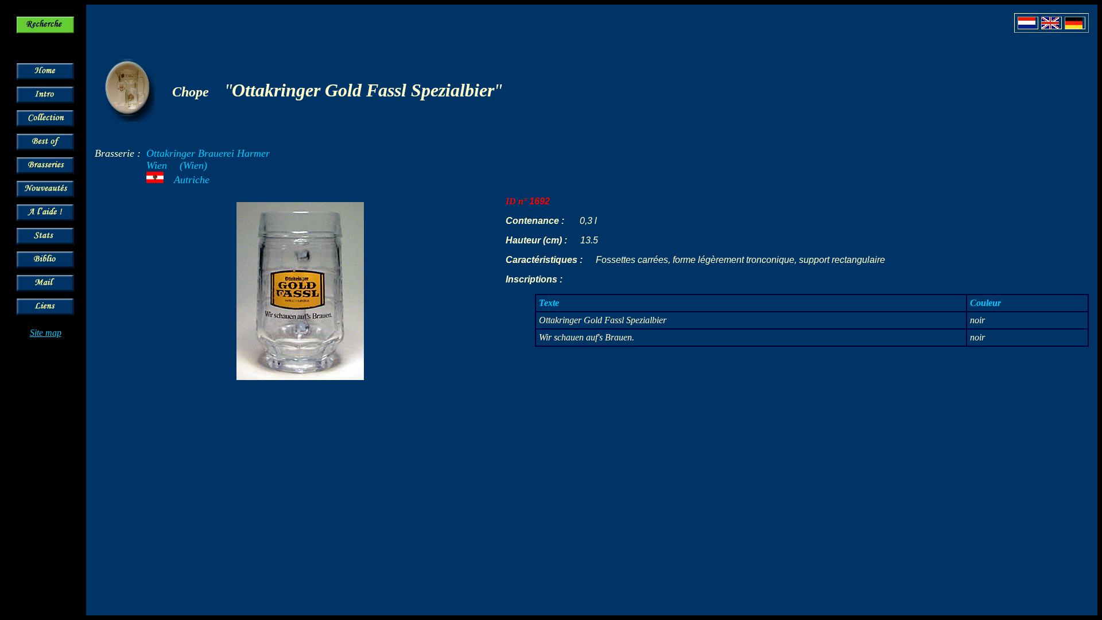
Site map (45, 333)
